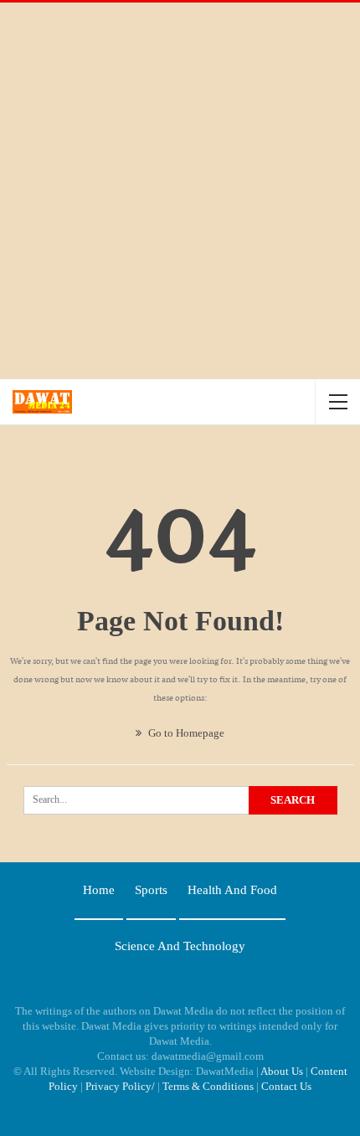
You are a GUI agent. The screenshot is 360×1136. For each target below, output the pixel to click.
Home (99, 890)
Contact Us (286, 1086)
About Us (281, 1071)
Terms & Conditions (208, 1086)
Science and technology (180, 946)
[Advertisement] (180, 191)
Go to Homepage (185, 733)
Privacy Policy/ (120, 1086)
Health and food (232, 890)
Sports (151, 890)
